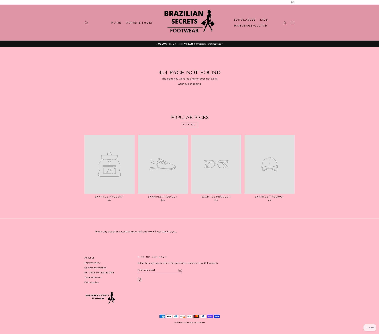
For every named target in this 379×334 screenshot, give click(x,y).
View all (189, 125)
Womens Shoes (139, 22)
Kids (264, 19)
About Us (89, 257)
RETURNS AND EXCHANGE (99, 272)
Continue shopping (189, 83)
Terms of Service (93, 277)
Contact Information (95, 267)
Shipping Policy (92, 262)
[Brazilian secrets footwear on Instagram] (139, 279)
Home (116, 22)
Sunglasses (245, 19)
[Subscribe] (180, 270)
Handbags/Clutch (251, 25)
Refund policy (91, 282)
